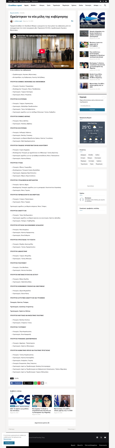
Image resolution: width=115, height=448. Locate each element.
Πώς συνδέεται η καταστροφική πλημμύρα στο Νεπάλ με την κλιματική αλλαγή (97, 54)
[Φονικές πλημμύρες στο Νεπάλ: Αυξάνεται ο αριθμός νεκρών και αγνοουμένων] (84, 33)
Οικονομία (98, 158)
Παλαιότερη (71, 429)
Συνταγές (88, 5)
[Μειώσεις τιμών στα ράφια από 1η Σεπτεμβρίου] (84, 45)
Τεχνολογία (56, 5)
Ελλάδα (33, 5)
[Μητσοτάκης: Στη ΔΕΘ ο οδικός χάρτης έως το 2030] (84, 86)
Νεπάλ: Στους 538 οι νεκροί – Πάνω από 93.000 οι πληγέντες (96, 76)
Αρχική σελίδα (14, 13)
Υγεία (48, 5)
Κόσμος (42, 5)
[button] (100, 5)
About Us (16, 1)
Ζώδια (81, 5)
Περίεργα (83, 161)
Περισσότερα (7, 439)
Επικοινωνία (35, 1)
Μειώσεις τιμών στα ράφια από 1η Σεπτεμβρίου (96, 44)
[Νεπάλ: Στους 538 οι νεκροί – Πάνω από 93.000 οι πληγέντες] (84, 76)
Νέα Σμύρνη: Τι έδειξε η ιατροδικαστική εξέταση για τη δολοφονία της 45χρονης (41, 410)
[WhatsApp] (35, 383)
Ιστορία (83, 158)
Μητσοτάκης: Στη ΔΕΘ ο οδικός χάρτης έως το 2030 (63, 409)
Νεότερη (11, 429)
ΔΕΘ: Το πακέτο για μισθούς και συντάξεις (19, 409)
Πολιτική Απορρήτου (25, 1)
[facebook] (100, 1)
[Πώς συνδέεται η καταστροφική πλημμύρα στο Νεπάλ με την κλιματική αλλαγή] (84, 54)
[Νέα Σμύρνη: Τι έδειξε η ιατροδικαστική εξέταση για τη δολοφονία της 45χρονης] (84, 65)
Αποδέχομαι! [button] (9, 443)
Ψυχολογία (65, 5)
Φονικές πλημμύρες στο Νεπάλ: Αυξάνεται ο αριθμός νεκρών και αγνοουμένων (97, 34)
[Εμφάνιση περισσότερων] (46, 383)
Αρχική (10, 1)
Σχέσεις (74, 5)
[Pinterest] (39, 383)
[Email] (42, 383)
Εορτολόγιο (90, 186)
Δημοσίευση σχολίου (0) (42, 423)
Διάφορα (96, 5)
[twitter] (103, 1)
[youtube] (106, 1)
